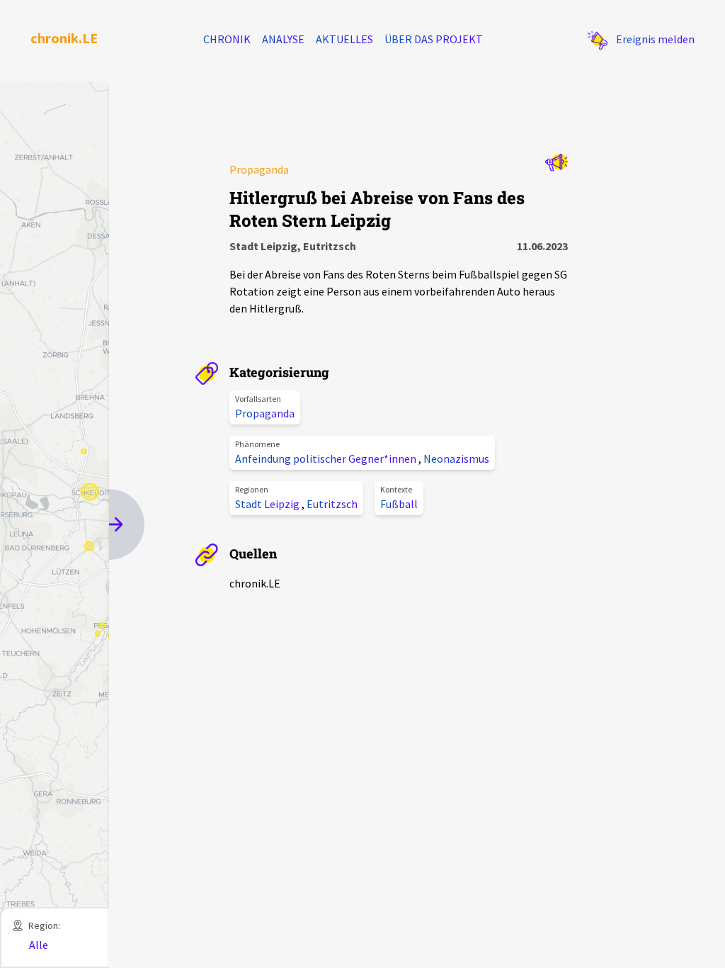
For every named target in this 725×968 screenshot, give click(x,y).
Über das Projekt (433, 39)
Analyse (283, 39)
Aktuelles (344, 39)
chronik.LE (64, 38)
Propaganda (265, 413)
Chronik (227, 39)
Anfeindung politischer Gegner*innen (326, 458)
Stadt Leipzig (268, 504)
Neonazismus (456, 458)
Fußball (399, 504)
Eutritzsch (332, 504)
